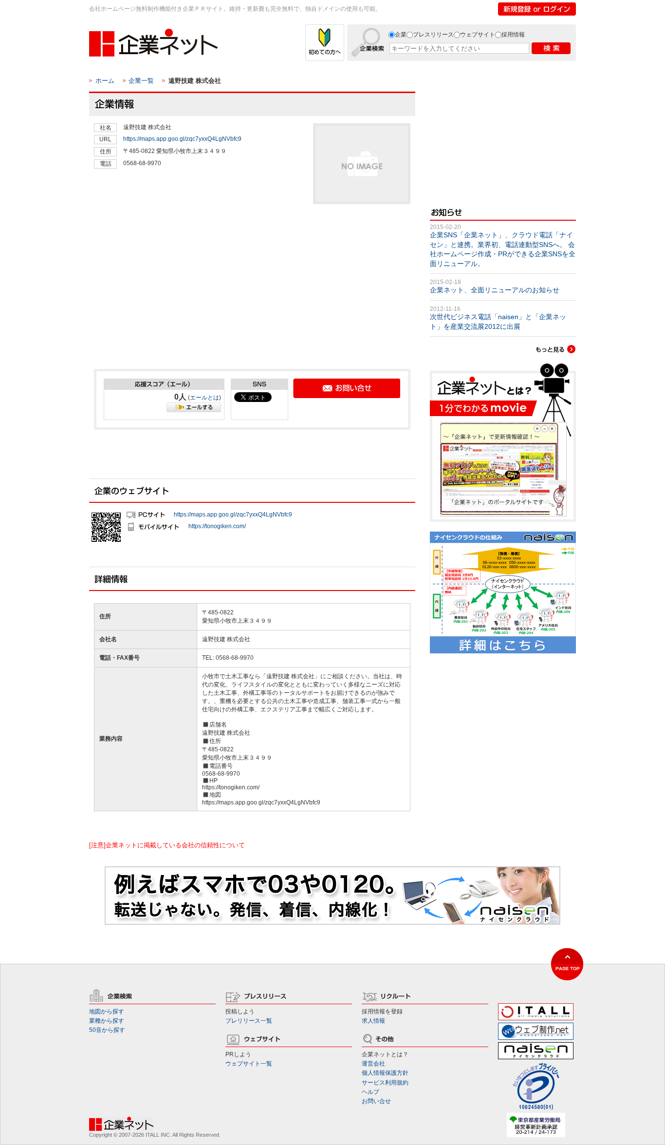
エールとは (204, 397)
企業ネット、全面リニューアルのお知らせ (494, 290)
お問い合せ (376, 1101)
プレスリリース (433, 34)
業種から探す (106, 1020)
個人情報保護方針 (385, 1072)
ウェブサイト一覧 (248, 1063)
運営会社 (373, 1063)
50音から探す (107, 1030)
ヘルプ (370, 1091)
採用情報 (513, 34)
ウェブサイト (477, 34)
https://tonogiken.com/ (217, 525)
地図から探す (106, 1011)
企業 (400, 34)
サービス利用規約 (385, 1082)
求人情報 (373, 1020)
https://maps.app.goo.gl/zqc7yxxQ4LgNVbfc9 (182, 138)
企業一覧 (141, 80)
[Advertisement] (167, 290)
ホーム (104, 80)
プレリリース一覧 (248, 1020)
